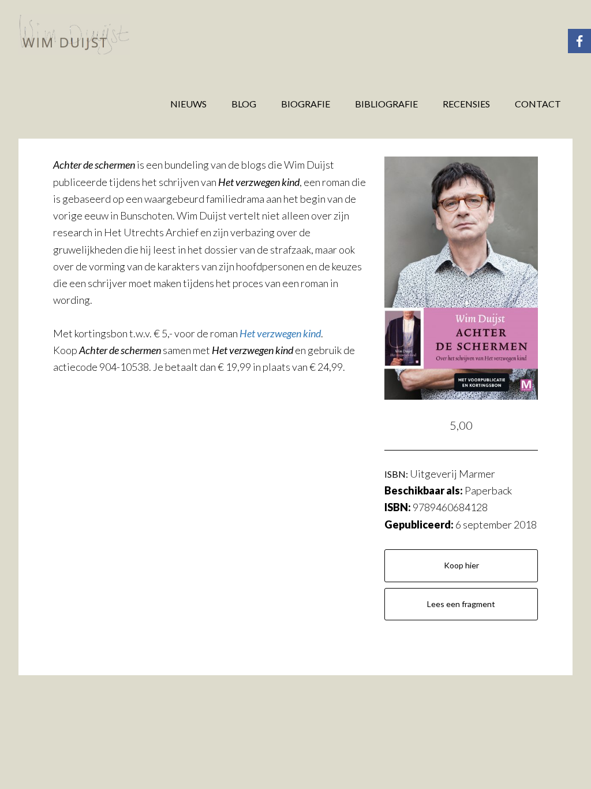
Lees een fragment (461, 604)
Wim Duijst (110, 34)
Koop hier (461, 565)
